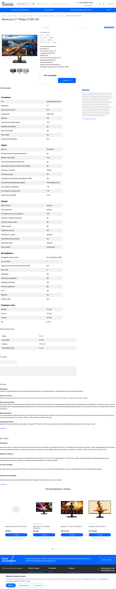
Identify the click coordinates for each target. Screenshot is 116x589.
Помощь (71, 568)
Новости (50, 572)
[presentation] (32, 509)
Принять (11, 585)
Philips (47, 35)
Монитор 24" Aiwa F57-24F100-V (16, 526)
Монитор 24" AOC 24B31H (97, 526)
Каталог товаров (33, 568)
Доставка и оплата (74, 572)
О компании (52, 568)
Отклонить (38, 585)
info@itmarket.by (44, 4)
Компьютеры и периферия (36, 572)
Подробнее (3, 428)
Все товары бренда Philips (89, 118)
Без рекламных (24, 585)
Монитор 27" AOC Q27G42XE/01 (71, 526)
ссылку (86, 579)
